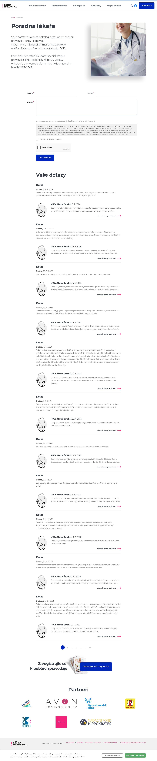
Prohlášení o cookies (93, 742)
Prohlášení (70, 742)
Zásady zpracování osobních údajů (133, 742)
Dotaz (30, 102)
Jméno (30, 93)
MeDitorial (59, 743)
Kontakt (80, 742)
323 (90, 647)
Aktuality (96, 5)
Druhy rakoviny (37, 5)
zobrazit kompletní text (106, 216)
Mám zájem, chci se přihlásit (96, 666)
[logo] (10, 6)
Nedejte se (79, 5)
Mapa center (114, 5)
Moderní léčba (59, 5)
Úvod (13, 17)
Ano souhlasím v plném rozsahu (50, 139)
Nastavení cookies (110, 742)
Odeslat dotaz (45, 158)
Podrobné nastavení (112, 755)
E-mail (91, 93)
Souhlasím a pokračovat (135, 755)
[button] (131, 6)
